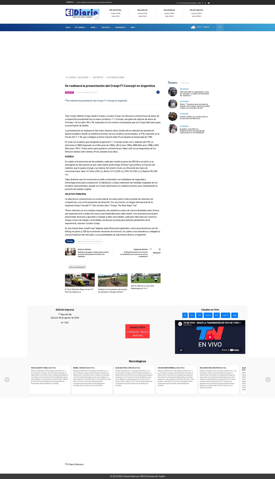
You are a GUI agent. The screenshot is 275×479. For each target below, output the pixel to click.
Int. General (80, 27)
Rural (93, 27)
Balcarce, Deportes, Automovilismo (89, 241)
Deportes (106, 27)
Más (133, 27)
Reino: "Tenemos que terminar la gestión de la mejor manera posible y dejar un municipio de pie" (195, 106)
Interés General (182, 414)
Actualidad (184, 101)
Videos (179, 440)
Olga (234, 315)
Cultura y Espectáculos (186, 425)
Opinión (179, 434)
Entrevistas (181, 437)
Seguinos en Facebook (77, 457)
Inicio (68, 27)
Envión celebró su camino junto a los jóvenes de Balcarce (94, 2)
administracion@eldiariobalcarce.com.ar (88, 449)
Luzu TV (225, 315)
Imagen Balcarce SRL (111, 468)
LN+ (191, 315)
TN (185, 315)
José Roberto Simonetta (149, 468)
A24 (216, 315)
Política (179, 422)
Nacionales (120, 27)
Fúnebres (180, 443)
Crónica (208, 315)
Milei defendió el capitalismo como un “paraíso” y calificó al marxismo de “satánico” (194, 94)
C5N (199, 315)
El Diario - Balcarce (77, 77)
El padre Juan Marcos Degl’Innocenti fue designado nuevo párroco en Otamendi (192, 131)
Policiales (180, 419)
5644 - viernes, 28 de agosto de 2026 (192, 468)
